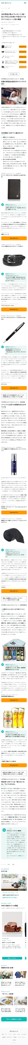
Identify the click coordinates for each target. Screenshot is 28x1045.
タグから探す (23, 1034)
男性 (13, 864)
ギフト (6, 8)
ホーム (2, 8)
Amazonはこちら (22, 46)
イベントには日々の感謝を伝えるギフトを (12, 34)
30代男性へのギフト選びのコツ (10, 32)
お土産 (14, 1034)
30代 (9, 864)
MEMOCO (6, 3)
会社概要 (14, 1040)
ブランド (10, 1034)
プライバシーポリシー (22, 1037)
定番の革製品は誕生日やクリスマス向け (12, 31)
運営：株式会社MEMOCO (12, 855)
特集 (3, 1034)
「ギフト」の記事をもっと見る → (14, 1019)
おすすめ (18, 1034)
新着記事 (4, 1037)
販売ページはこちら (12, 958)
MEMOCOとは (9, 1037)
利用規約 (14, 1037)
